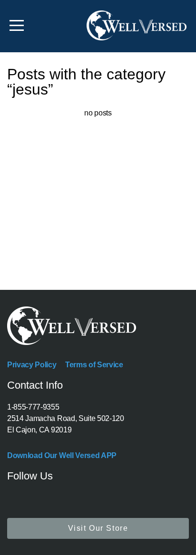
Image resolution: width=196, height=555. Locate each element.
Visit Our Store (98, 528)
